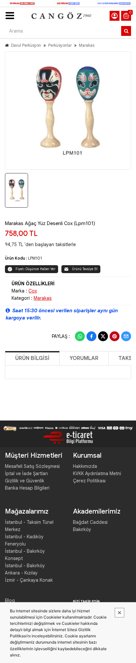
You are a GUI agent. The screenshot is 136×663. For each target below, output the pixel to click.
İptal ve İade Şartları (26, 473)
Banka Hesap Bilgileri (27, 488)
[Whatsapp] (80, 336)
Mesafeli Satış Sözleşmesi (32, 466)
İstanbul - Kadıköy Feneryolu (24, 540)
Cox (32, 291)
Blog (10, 600)
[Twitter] (103, 336)
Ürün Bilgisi (32, 358)
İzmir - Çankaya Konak (29, 580)
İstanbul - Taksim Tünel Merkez (29, 525)
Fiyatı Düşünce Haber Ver (35, 269)
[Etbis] (68, 437)
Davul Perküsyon (26, 45)
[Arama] (126, 31)
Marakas (86, 45)
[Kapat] (119, 613)
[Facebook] (91, 336)
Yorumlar (84, 358)
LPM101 (35, 258)
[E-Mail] (126, 336)
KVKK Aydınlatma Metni (97, 473)
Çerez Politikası (89, 481)
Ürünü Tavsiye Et (85, 269)
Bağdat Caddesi (90, 522)
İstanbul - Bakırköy (25, 566)
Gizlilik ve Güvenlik (24, 481)
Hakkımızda (85, 466)
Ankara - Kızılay (21, 573)
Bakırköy (82, 529)
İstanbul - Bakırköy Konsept (25, 554)
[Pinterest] (114, 336)
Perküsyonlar (60, 45)
